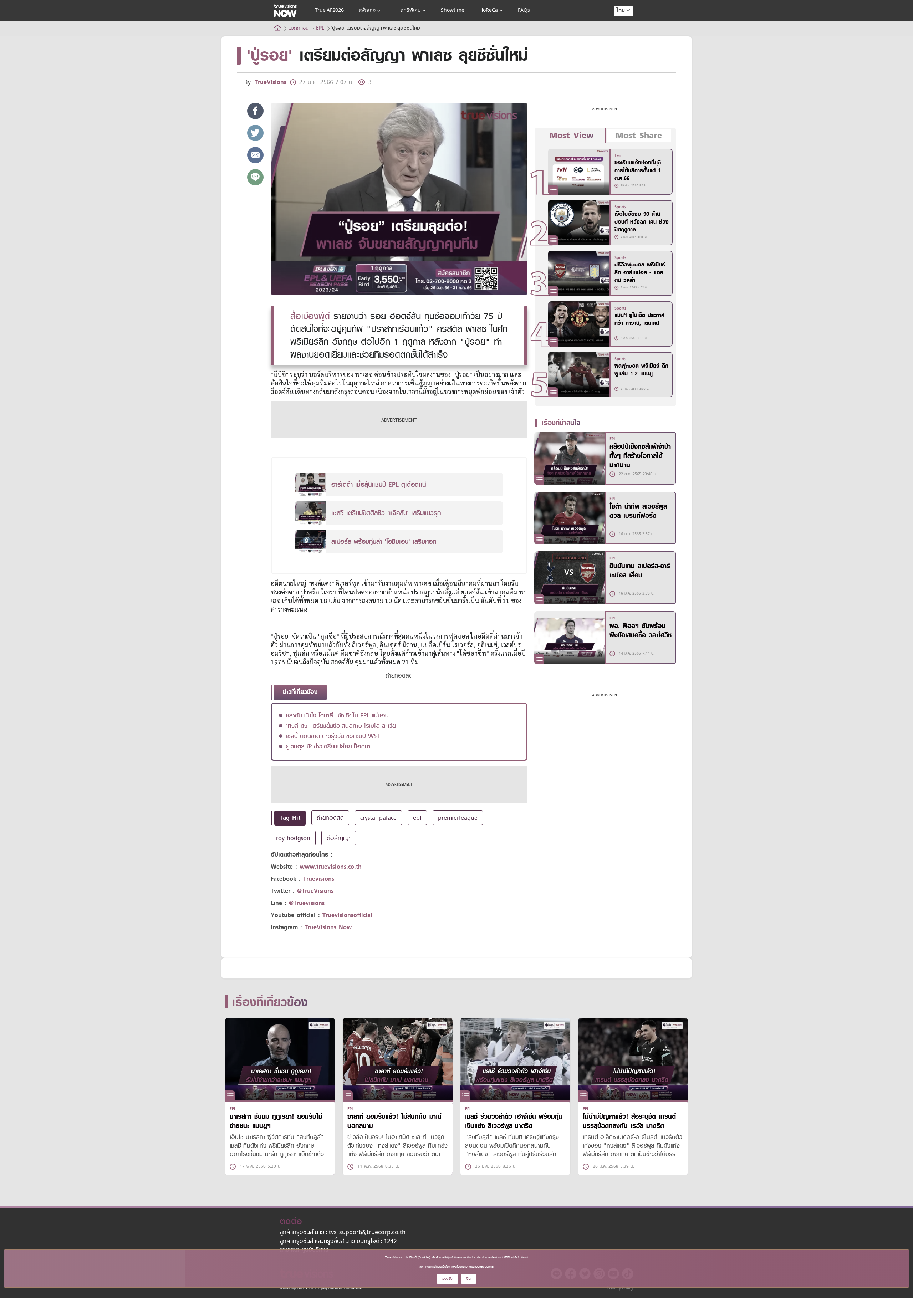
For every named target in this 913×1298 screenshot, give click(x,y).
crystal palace (378, 817)
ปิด (468, 1278)
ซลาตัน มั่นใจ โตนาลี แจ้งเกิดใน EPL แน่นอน (337, 715)
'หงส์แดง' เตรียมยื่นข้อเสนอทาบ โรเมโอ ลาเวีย (341, 725)
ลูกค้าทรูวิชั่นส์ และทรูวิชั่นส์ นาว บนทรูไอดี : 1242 (338, 1242)
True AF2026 (329, 10)
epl (417, 817)
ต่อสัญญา (339, 838)
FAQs (524, 10)
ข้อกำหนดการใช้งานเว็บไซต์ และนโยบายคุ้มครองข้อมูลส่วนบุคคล (456, 1266)
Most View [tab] (571, 135)
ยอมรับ (447, 1278)
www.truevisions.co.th (331, 867)
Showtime (452, 10)
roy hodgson (293, 838)
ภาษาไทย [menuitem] (616, 25)
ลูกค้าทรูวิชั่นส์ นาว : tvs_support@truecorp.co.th (343, 1233)
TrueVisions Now (328, 927)
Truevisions (318, 879)
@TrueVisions (315, 891)
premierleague (458, 817)
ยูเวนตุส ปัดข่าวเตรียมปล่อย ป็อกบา (328, 746)
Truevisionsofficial (347, 915)
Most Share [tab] (639, 135)
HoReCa (488, 10)
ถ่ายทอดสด (330, 817)
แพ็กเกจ (367, 10)
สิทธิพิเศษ (411, 10)
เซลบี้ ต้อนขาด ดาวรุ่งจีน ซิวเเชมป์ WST (333, 736)
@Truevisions (307, 903)
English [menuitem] (618, 36)
